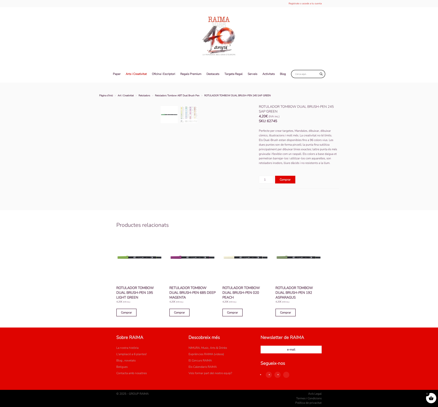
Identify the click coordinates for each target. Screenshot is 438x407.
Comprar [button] (126, 312)
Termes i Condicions (309, 398)
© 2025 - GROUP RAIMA (132, 394)
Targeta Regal (233, 74)
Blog (283, 74)
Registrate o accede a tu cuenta (305, 3)
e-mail (291, 350)
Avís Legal (315, 394)
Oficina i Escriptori (163, 74)
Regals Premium (190, 74)
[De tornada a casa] (219, 36)
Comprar (285, 180)
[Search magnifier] (321, 74)
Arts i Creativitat (136, 74)
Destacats (213, 74)
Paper (117, 74)
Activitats (268, 74)
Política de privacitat (308, 403)
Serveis (252, 74)
